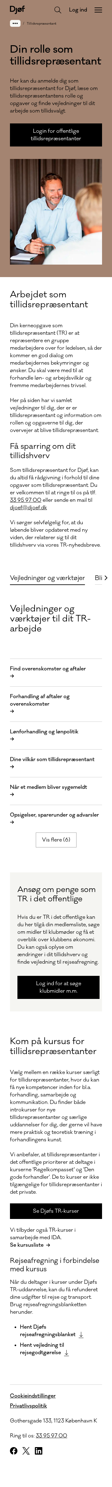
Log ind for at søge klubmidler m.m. (58, 987)
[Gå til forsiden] (17, 10)
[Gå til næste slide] (106, 578)
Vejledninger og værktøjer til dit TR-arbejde (50, 618)
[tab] (47, 577)
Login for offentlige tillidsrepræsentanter (56, 135)
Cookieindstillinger (33, 1396)
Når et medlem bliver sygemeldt (48, 791)
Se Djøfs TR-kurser (56, 1211)
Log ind (78, 10)
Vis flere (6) (56, 840)
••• (15, 23)
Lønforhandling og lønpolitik (44, 735)
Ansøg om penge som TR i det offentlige (56, 894)
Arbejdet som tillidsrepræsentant (49, 299)
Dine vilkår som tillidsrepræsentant (52, 763)
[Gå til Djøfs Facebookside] (13, 1451)
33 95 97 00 (25, 500)
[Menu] (98, 9)
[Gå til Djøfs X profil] (26, 1451)
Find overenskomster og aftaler (48, 672)
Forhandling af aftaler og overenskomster (40, 704)
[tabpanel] (56, 975)
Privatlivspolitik (28, 1406)
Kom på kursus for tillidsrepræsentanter (53, 1046)
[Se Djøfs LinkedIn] (38, 1451)
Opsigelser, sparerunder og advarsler (54, 819)
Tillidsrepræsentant (41, 24)
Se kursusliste (27, 1245)
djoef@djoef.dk (28, 507)
